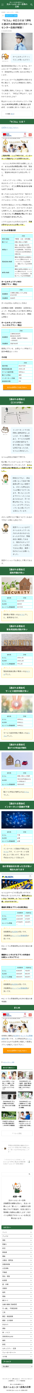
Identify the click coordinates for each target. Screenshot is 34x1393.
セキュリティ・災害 (8, 1062)
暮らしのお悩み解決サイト (17, 1384)
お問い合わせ (15, 1378)
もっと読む (18, 1133)
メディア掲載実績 (20, 1380)
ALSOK (15, 932)
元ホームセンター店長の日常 (17, 1387)
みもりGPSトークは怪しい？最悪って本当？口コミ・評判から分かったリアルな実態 (8, 1085)
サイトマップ (6, 1378)
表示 (12, 114)
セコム (22, 614)
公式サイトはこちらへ (9, 127)
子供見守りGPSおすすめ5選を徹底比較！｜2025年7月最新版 (8, 1123)
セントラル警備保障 (19, 936)
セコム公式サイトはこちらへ (17, 387)
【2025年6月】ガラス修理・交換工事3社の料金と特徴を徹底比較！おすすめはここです (25, 1085)
